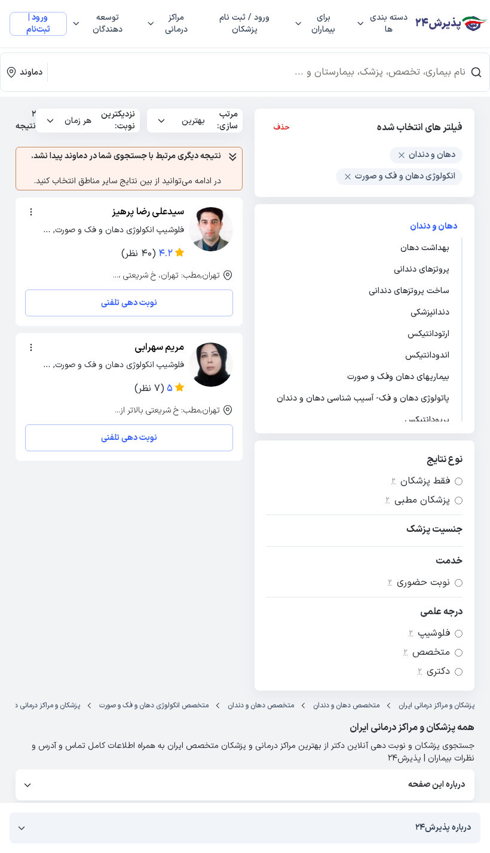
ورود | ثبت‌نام (38, 24)
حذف (282, 127)
